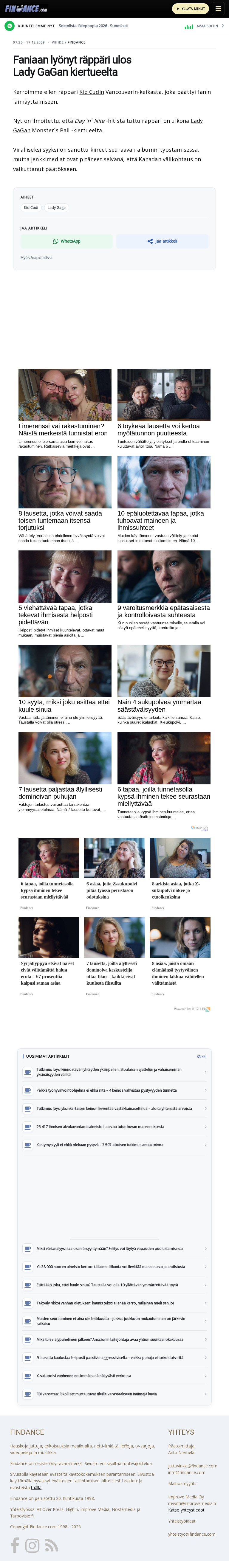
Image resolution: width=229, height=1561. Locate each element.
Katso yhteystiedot (186, 1510)
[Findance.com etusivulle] (26, 8)
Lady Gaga (57, 207)
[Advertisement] (114, 1197)
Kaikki (201, 1056)
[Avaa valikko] (218, 8)
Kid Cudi (31, 207)
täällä (36, 1487)
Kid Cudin (91, 91)
